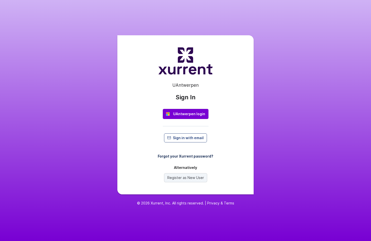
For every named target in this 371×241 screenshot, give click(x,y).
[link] (185, 114)
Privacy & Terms (220, 203)
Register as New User (185, 177)
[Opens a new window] (185, 63)
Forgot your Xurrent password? (185, 156)
